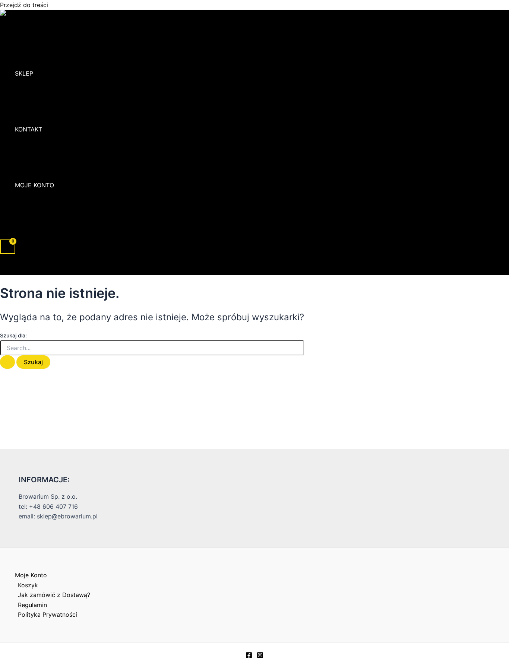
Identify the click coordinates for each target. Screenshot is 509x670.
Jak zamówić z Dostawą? (54, 594)
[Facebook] (249, 656)
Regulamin (32, 605)
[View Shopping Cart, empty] (7, 246)
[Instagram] (260, 656)
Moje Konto (34, 185)
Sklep (24, 73)
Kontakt (28, 129)
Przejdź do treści (24, 5)
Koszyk (28, 585)
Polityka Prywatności (47, 614)
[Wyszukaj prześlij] (7, 362)
